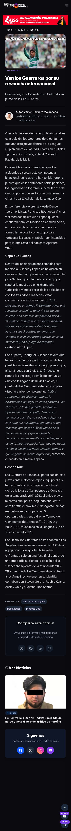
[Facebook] (20, 750)
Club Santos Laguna (34, 601)
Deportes (13, 70)
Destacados (13, 608)
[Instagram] (40, 750)
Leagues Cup (33, 608)
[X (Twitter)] (30, 750)
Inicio (10, 29)
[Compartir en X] (21, 648)
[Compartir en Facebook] (31, 648)
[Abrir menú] (66, 5)
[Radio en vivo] (64, 816)
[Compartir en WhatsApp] (40, 648)
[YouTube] (50, 750)
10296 (21, 29)
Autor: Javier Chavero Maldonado (37, 112)
